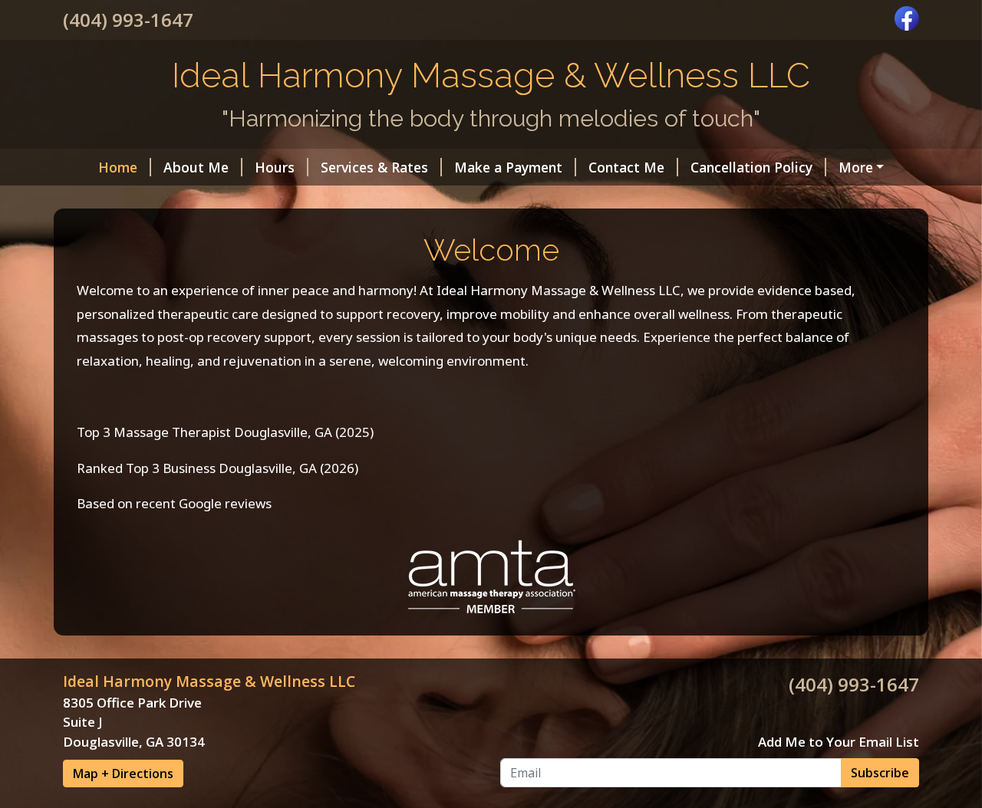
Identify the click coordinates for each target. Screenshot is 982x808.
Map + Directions (123, 773)
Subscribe (880, 772)
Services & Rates (374, 167)
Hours (275, 167)
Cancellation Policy (751, 167)
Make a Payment (508, 167)
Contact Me (626, 167)
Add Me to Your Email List (838, 742)
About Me (196, 167)
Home (117, 167)
